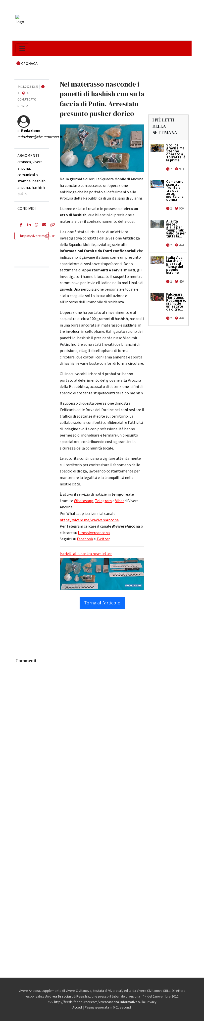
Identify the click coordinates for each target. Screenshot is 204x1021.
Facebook (85, 539)
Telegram (103, 501)
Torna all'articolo (102, 602)
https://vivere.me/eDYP (37, 235)
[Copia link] (49, 225)
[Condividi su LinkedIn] (27, 225)
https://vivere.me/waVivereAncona (89, 520)
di (28, 130)
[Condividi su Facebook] (19, 225)
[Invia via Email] (42, 225)
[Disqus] (102, 728)
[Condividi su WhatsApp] (34, 225)
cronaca (24, 162)
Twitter (103, 539)
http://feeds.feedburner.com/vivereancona (86, 1002)
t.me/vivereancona (94, 533)
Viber (119, 501)
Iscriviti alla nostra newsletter (86, 554)
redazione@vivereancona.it (39, 137)
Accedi (77, 1007)
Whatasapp (83, 501)
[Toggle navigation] (22, 48)
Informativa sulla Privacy (138, 1002)
